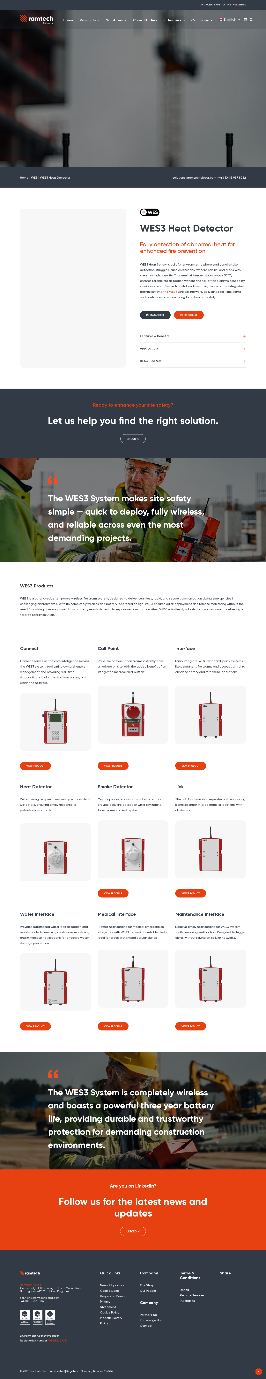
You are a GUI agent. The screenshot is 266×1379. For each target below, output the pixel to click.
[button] (245, 19)
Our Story (147, 1285)
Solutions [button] (114, 20)
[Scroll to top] (258, 1371)
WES (34, 177)
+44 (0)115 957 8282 (32, 1301)
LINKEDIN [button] (133, 1231)
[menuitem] (68, 20)
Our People (148, 1290)
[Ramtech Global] (36, 19)
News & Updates (112, 1285)
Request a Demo (112, 1296)
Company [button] (200, 20)
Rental (184, 1290)
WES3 (173, 292)
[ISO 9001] (25, 1317)
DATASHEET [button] (157, 315)
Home (68, 20)
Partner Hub (148, 1315)
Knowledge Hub (151, 1320)
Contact (146, 1325)
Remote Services (192, 1295)
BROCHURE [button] (190, 315)
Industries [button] (172, 20)
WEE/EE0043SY (58, 1340)
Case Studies (145, 20)
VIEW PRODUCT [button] (35, 765)
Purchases (187, 1301)
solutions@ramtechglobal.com (40, 1298)
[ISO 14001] (37, 1317)
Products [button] (88, 20)
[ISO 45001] (50, 1317)
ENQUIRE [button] (133, 439)
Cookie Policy (109, 1312)
